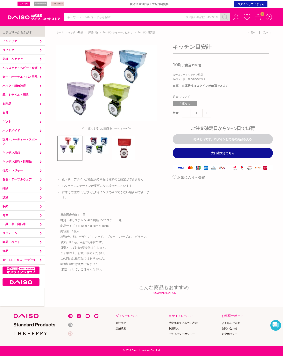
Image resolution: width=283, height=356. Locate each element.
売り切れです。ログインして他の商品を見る (223, 139)
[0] (258, 17)
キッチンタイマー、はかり (118, 32)
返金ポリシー (229, 333)
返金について (181, 96)
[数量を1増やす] (207, 113)
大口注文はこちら (222, 153)
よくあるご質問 (231, 322)
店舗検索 (121, 328)
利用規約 (174, 328)
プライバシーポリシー (182, 333)
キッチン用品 (75, 32)
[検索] (225, 17)
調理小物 (93, 32)
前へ (253, 32)
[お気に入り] (247, 17)
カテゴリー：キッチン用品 (188, 74)
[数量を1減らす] (186, 113)
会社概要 (121, 322)
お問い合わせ (229, 328)
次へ (265, 32)
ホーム (60, 32)
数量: (176, 113)
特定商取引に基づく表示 (183, 322)
